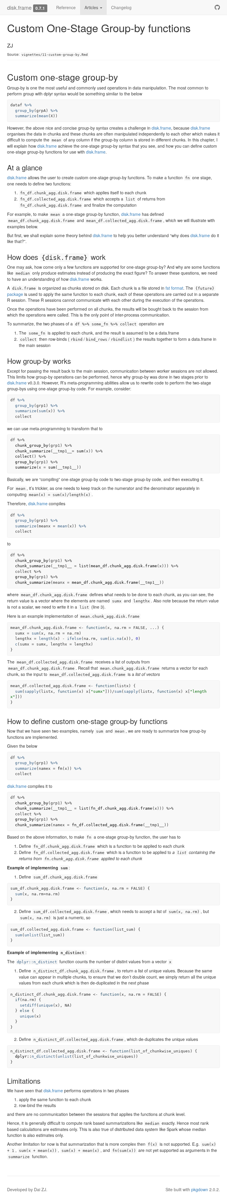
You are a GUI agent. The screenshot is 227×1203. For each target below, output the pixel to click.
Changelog (121, 7)
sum (42, 411)
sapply (32, 691)
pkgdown (199, 1189)
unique (46, 1005)
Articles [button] (92, 7)
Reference (66, 7)
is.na (115, 638)
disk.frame (19, 7)
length (46, 638)
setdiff (28, 1005)
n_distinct (43, 1056)
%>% (28, 105)
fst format (174, 288)
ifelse (74, 638)
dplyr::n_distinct (37, 962)
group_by (24, 110)
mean (43, 116)
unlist (32, 935)
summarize (25, 116)
